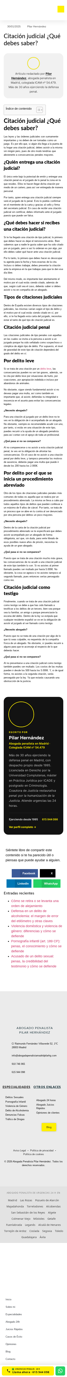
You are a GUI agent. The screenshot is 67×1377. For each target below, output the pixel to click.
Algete (52, 1212)
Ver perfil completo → (22, 827)
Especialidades (14, 1314)
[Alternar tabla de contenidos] (38, 110)
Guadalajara (29, 1237)
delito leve (45, 368)
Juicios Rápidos (14, 1329)
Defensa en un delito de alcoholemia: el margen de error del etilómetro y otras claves (34, 916)
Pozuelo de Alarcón (47, 1200)
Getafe (51, 1218)
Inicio (8, 1299)
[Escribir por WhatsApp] (60, 1371)
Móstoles (38, 1218)
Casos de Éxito (14, 1336)
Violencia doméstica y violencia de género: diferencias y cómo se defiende (36, 931)
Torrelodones (35, 1206)
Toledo (59, 1231)
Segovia (47, 1231)
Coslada (34, 1231)
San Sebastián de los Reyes (28, 1212)
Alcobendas (53, 1206)
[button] (25, 873)
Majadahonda (15, 1206)
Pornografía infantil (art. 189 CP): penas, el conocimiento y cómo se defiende (36, 946)
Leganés (30, 1225)
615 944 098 (50, 819)
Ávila (43, 1237)
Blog (8, 1351)
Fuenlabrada (14, 1225)
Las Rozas (26, 1200)
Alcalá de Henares (49, 1225)
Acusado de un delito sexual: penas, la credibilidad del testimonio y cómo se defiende (33, 961)
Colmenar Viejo (21, 1218)
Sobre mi (10, 1307)
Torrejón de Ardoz (15, 1231)
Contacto (10, 1359)
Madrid (12, 1200)
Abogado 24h (13, 1321)
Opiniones (11, 1344)
